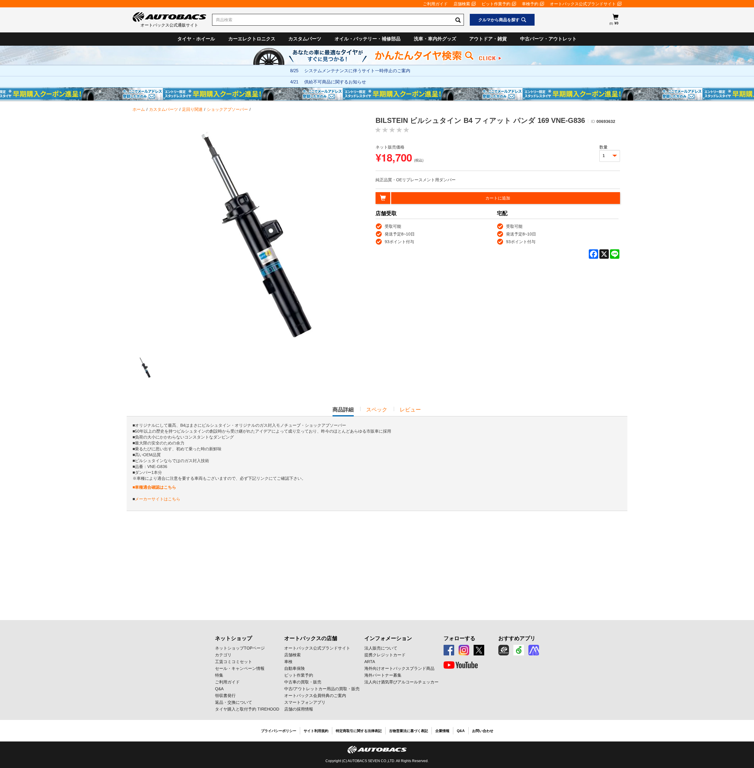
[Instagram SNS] (464, 650)
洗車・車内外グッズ (435, 38)
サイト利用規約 (316, 731)
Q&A (219, 688)
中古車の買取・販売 (302, 682)
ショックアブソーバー (227, 109)
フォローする (459, 638)
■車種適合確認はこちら (154, 487)
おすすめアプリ (516, 638)
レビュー (410, 410)
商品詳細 (343, 411)
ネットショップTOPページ (240, 648)
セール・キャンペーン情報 (239, 668)
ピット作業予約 (496, 3)
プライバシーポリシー (278, 731)
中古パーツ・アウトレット (548, 38)
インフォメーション (388, 638)
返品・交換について (233, 702)
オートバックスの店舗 (310, 638)
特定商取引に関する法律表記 (359, 731)
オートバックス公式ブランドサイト (583, 3)
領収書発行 (225, 695)
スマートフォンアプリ (304, 702)
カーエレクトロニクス (251, 38)
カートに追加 (497, 198)
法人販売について (380, 648)
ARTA (369, 661)
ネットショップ (233, 638)
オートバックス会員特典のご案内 (315, 695)
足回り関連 (192, 109)
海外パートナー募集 (382, 675)
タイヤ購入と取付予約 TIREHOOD (247, 709)
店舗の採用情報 (298, 709)
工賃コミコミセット (233, 661)
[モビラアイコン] (533, 650)
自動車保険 (294, 668)
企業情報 (442, 731)
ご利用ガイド (435, 3)
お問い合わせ (482, 731)
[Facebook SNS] (449, 650)
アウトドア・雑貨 (488, 38)
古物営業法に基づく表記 (408, 731)
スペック (376, 410)
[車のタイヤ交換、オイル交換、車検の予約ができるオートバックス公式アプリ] (503, 650)
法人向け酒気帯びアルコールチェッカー (401, 682)
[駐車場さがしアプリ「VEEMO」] (518, 650)
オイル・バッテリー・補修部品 (368, 38)
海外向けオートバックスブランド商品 (399, 668)
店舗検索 (462, 3)
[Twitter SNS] (479, 650)
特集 (219, 675)
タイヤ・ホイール (196, 38)
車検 (288, 661)
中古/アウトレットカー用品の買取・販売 (322, 688)
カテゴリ (223, 654)
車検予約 (530, 3)
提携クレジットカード (385, 654)
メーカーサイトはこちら (157, 499)
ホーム (139, 109)
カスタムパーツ (304, 38)
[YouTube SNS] (461, 665)
